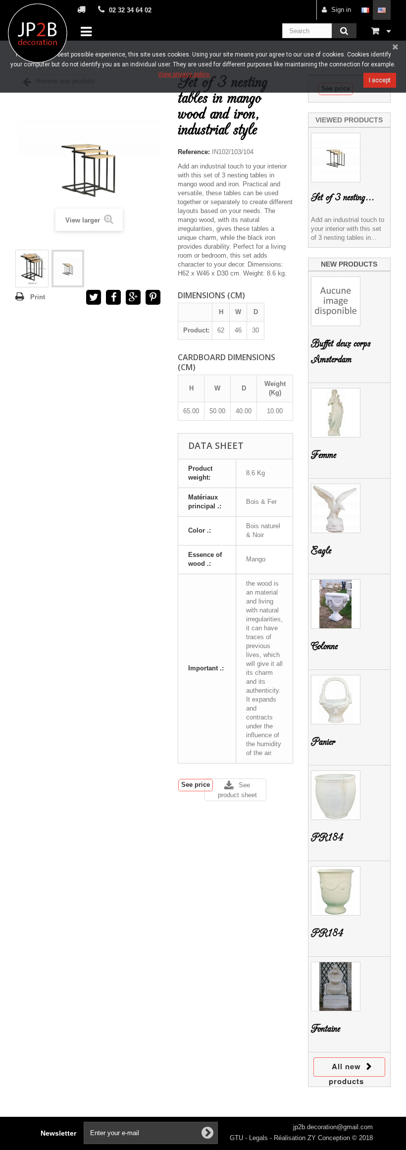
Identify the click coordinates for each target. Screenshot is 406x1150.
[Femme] (335, 413)
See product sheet (237, 790)
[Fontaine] (335, 986)
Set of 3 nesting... (342, 197)
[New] (32, 268)
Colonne (324, 646)
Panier (323, 742)
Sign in (341, 9)
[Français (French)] (365, 10)
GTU (237, 1138)
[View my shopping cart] (381, 30)
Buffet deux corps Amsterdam (340, 351)
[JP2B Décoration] (37, 33)
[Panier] (335, 699)
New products (349, 264)
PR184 (327, 837)
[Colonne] (335, 604)
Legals (259, 1138)
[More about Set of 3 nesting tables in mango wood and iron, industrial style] (335, 157)
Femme (323, 455)
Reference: (194, 152)
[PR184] (335, 795)
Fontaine (325, 1029)
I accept (380, 80)
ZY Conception (329, 1138)
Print (37, 297)
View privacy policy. (184, 74)
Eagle (321, 550)
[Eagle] (335, 508)
